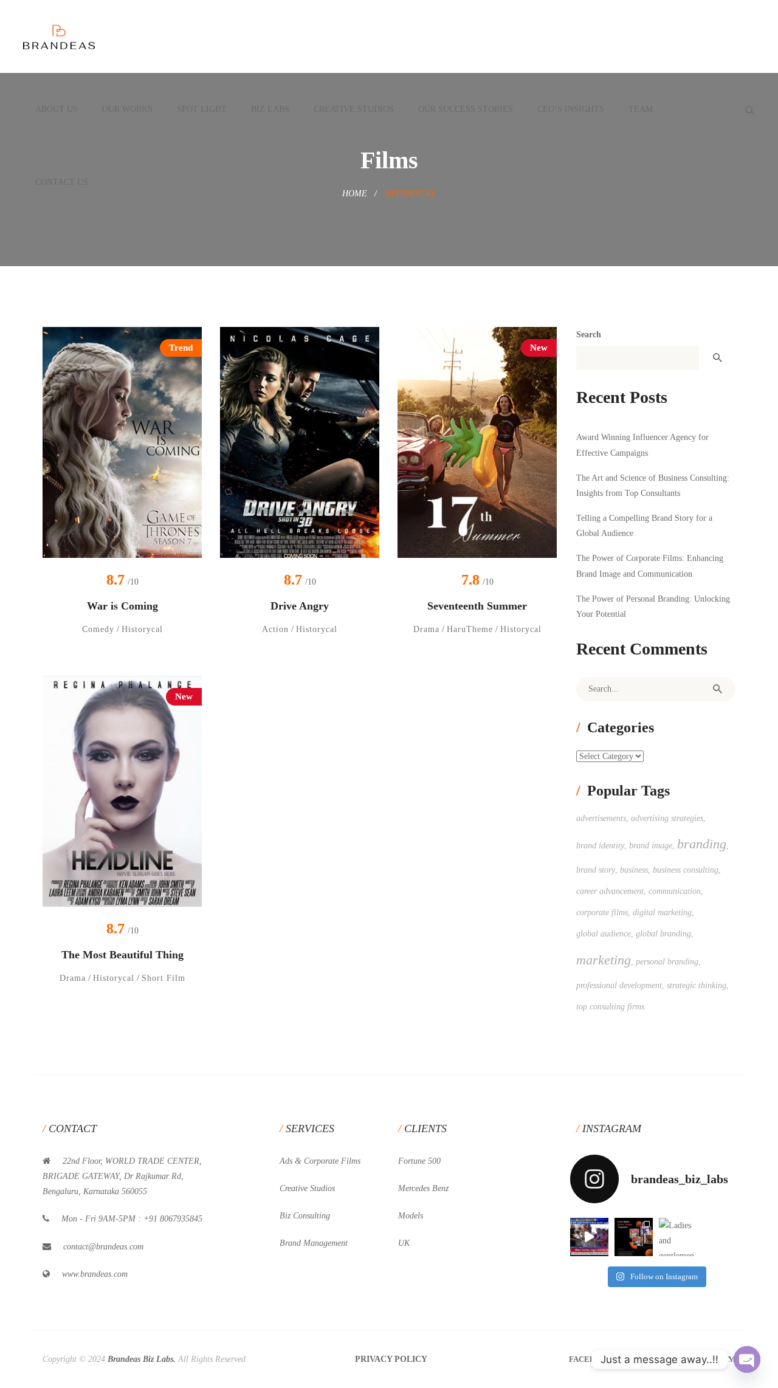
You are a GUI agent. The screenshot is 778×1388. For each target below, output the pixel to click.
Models (410, 1215)
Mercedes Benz (423, 1188)
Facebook (591, 1359)
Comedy (98, 629)
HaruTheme (470, 629)
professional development (619, 985)
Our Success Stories (465, 109)
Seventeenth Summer (477, 606)
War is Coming (122, 606)
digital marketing (662, 912)
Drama (426, 629)
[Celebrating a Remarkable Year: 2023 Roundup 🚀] (633, 1237)
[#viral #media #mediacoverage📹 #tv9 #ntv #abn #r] (589, 1237)
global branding (663, 933)
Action (275, 629)
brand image (650, 845)
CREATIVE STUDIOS (354, 109)
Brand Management (314, 1243)
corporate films (602, 912)
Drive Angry (299, 606)
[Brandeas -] (59, 36)
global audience (603, 933)
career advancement (610, 891)
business (634, 869)
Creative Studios (307, 1188)
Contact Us (61, 182)
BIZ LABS (270, 109)
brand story (595, 869)
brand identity (600, 845)
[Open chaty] (747, 1359)
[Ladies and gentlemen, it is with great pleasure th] (678, 1237)
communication (675, 891)
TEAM (640, 109)
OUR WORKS (127, 109)
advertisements (601, 818)
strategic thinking (696, 985)
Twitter (651, 1359)
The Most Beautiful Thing (122, 955)
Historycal (142, 629)
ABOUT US (56, 109)
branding (701, 843)
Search (588, 334)
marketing (603, 959)
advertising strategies (667, 818)
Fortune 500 (419, 1161)
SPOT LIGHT (202, 109)
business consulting (685, 869)
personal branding (667, 961)
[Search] (717, 689)
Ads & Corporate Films (320, 1161)
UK (404, 1243)
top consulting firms (610, 1006)
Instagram (711, 1359)
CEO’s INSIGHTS (570, 109)
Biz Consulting (305, 1215)
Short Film (163, 978)
